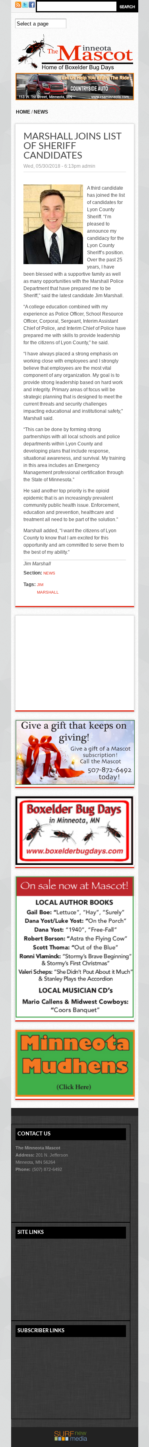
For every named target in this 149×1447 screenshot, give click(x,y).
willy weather (75, 702)
